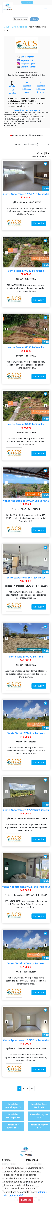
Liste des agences (19, 27)
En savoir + (38, 223)
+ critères (34, 19)
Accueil (7, 27)
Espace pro (27, 2)
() (40, 9)
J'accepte (26, 1200)
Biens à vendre (20, 19)
